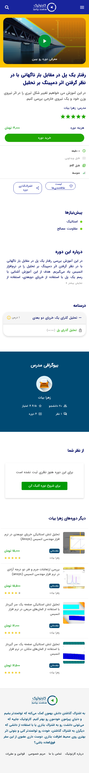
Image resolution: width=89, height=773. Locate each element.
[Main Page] (44, 7)
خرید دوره (44, 137)
